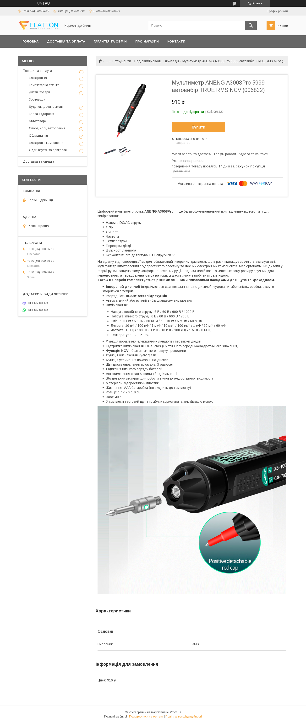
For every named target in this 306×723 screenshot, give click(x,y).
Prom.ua (175, 712)
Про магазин (147, 41)
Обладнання (38, 135)
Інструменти (121, 61)
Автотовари (38, 121)
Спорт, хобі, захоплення (47, 128)
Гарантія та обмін (110, 41)
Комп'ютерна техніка (44, 85)
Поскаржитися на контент (146, 716)
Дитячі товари (39, 92)
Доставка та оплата (66, 41)
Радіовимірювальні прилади (156, 61)
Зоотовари (37, 99)
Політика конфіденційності (183, 716)
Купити (198, 127)
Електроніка (38, 78)
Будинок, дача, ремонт (46, 106)
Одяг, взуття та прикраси (48, 150)
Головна (30, 41)
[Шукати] (251, 25)
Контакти (176, 41)
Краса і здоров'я (41, 114)
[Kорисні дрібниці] (38, 29)
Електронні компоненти (46, 143)
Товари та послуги (37, 71)
